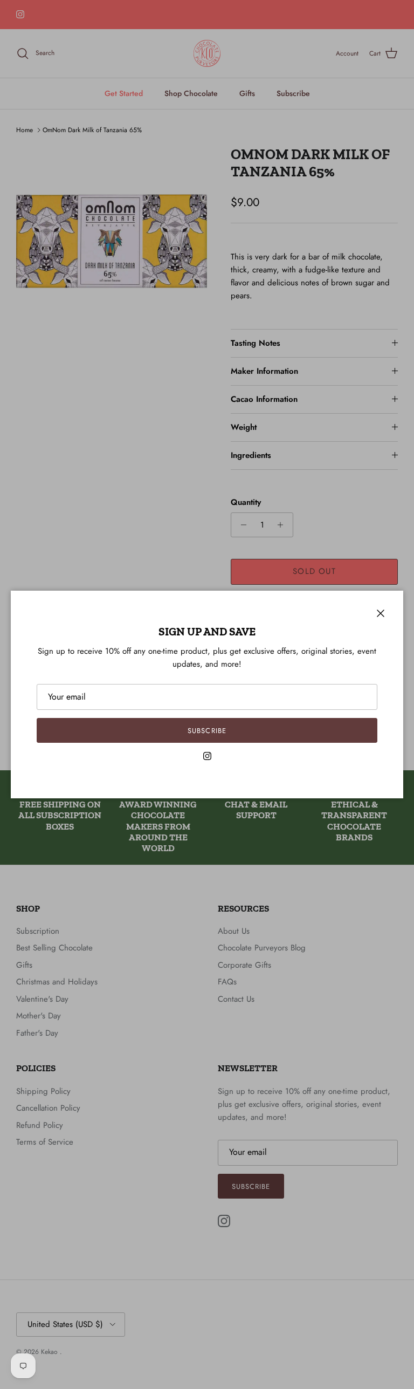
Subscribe (207, 731)
